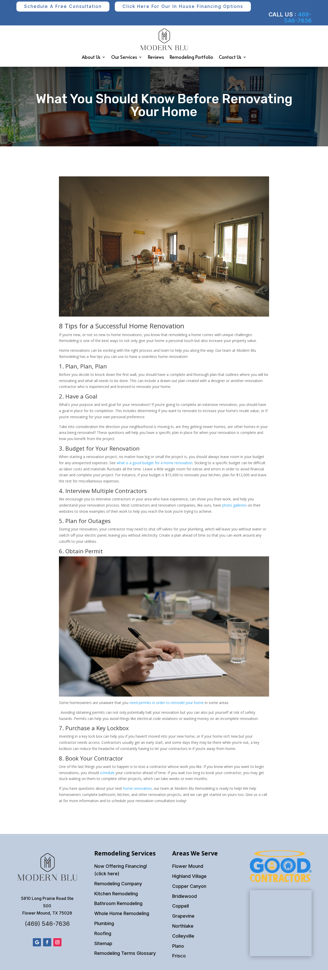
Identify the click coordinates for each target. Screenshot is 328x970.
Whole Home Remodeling (121, 913)
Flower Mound (187, 866)
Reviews (156, 57)
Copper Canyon (189, 886)
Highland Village (189, 876)
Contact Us (230, 57)
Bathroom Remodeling (118, 903)
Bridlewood (184, 896)
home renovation (137, 788)
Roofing (102, 933)
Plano (178, 946)
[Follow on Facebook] (47, 942)
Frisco (179, 955)
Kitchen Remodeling (116, 893)
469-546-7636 (298, 17)
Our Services (124, 57)
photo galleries (234, 505)
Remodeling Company (118, 883)
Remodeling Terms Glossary (125, 953)
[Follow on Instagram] (57, 942)
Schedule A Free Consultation (63, 6)
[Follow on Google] (37, 942)
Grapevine (183, 916)
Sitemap (103, 943)
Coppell (180, 906)
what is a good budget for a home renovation (154, 462)
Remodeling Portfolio (191, 57)
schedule (107, 772)
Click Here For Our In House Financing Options (182, 6)
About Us (91, 57)
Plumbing (104, 923)
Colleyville (183, 936)
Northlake (182, 926)
